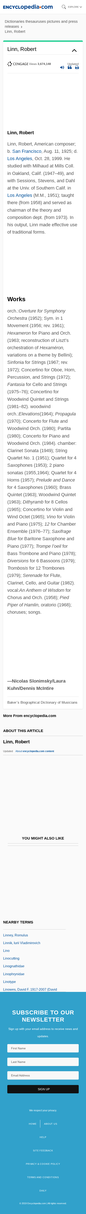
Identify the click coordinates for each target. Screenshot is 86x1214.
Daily (43, 1190)
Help (43, 1137)
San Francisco (26, 151)
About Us (50, 1124)
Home (32, 1124)
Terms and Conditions (43, 1177)
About (34, 751)
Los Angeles (19, 158)
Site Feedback (43, 1150)
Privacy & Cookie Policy (43, 1164)
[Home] (28, 6)
